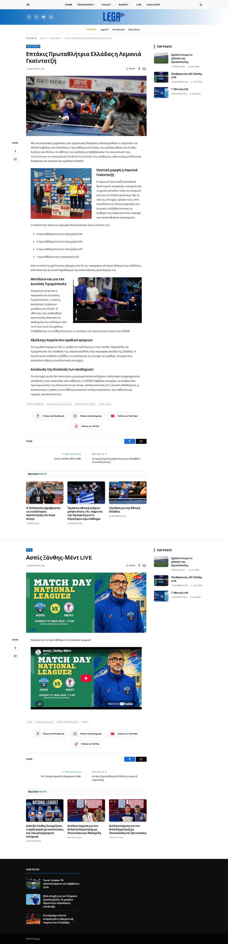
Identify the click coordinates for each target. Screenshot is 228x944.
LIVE (30, 722)
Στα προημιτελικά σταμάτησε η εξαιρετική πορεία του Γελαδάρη (58, 919)
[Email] (15, 159)
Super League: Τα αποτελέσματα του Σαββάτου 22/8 (61, 884)
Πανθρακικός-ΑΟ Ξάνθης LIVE (186, 75)
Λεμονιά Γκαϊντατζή (85, 404)
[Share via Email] (144, 68)
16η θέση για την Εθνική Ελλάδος (124, 509)
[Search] (200, 4)
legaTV (105, 29)
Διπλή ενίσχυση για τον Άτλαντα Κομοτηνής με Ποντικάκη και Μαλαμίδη (84, 829)
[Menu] (28, 4)
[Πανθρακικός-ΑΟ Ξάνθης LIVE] (161, 77)
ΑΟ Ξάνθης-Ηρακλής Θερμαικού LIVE (61, 776)
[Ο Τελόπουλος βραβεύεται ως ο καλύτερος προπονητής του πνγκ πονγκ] (45, 492)
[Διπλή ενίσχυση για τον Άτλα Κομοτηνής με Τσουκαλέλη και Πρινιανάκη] (128, 810)
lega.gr (37, 939)
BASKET (123, 4)
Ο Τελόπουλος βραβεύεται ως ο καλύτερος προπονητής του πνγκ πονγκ (43, 513)
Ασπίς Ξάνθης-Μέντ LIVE (67, 458)
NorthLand (119, 29)
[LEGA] (114, 17)
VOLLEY (106, 4)
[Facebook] (15, 151)
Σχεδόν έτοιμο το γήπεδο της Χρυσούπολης (181, 58)
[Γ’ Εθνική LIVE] (161, 92)
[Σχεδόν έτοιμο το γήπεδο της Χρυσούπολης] (161, 58)
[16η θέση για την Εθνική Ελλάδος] (128, 492)
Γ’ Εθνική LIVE (179, 89)
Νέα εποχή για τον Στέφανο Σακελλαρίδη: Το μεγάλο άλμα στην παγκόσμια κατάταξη (60, 901)
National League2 (44, 722)
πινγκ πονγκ (33, 46)
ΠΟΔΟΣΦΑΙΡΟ (86, 4)
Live (139, 4)
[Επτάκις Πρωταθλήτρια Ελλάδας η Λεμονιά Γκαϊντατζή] (86, 106)
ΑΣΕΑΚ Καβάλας (35, 404)
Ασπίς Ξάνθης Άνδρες (67, 722)
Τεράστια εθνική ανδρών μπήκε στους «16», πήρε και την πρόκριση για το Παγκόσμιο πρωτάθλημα (85, 513)
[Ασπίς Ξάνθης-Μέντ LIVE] (86, 603)
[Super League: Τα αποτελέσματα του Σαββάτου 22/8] (33, 883)
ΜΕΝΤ (85, 722)
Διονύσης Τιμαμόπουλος (59, 404)
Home (68, 4)
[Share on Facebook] (139, 68)
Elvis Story (134, 29)
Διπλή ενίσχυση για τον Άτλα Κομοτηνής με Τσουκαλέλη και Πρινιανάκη (127, 829)
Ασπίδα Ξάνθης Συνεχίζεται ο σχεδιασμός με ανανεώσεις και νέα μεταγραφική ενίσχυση (44, 831)
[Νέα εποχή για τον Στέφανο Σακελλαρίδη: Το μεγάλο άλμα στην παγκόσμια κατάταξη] (33, 899)
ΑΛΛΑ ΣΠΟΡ (153, 4)
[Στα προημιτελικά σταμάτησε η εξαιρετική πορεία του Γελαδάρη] (33, 918)
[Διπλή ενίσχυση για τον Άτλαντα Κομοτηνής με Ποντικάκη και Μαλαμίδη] (86, 810)
